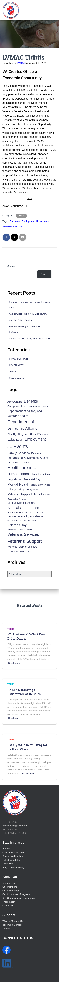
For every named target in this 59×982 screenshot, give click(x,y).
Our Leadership (10, 890)
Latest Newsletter (11, 860)
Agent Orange (14, 401)
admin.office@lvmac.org (15, 825)
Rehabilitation (41, 494)
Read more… (15, 663)
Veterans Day (17, 525)
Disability (12, 434)
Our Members (9, 886)
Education (15, 221)
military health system (40, 485)
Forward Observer (18, 358)
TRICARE (12, 516)
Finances (36, 453)
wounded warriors (19, 551)
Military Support (19, 494)
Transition (39, 512)
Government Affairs (36, 457)
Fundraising (15, 457)
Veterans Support (24, 541)
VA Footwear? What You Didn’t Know (28, 313)
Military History (16, 489)
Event (9, 447)
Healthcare (17, 467)
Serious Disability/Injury (21, 502)
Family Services (18, 453)
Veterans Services (12, 226)
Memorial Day (32, 479)
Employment (27, 221)
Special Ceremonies (23, 508)
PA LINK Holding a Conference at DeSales (24, 692)
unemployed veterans (30, 516)
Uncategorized (16, 378)
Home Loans (42, 221)
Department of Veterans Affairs (22, 425)
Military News (32, 489)
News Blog (7, 863)
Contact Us (8, 905)
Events (20, 446)
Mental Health (18, 484)
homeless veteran (41, 474)
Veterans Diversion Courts (19, 529)
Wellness (12, 546)
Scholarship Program (16, 499)
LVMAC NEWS (16, 365)
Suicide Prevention (17, 512)
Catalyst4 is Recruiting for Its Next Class (29, 338)
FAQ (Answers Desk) (13, 867)
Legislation (15, 479)
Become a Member (12, 924)
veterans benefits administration (21, 520)
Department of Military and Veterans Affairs (24, 413)
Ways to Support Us (12, 921)
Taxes (30, 513)
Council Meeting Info (13, 852)
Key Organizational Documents (18, 898)
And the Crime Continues (22, 320)
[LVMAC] (11, 10)
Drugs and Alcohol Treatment (33, 434)
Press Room (8, 901)
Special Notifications (12, 856)
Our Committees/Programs (16, 894)
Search (11, 266)
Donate (6, 928)
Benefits (31, 401)
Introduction (8, 883)
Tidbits (21, 216)
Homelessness (19, 474)
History (32, 468)
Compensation (16, 406)
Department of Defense (37, 406)
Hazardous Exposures (19, 462)
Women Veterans (28, 546)
